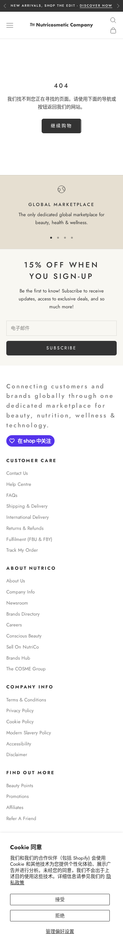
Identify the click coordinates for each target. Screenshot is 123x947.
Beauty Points (19, 785)
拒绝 (60, 915)
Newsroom (17, 602)
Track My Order (22, 550)
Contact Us (17, 473)
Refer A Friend (21, 818)
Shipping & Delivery (27, 506)
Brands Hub (18, 658)
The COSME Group (26, 668)
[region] (61, 206)
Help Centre (18, 484)
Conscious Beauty (24, 635)
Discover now (96, 5)
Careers (14, 624)
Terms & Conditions (26, 699)
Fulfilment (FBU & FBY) (29, 539)
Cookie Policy (20, 721)
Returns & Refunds (25, 528)
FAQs (11, 495)
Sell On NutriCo (22, 646)
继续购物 (61, 125)
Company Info (20, 591)
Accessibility (18, 743)
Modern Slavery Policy (28, 732)
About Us (15, 580)
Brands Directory (23, 614)
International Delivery (27, 517)
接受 (60, 899)
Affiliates (14, 807)
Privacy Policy (20, 710)
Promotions (17, 796)
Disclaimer (16, 754)
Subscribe (61, 348)
